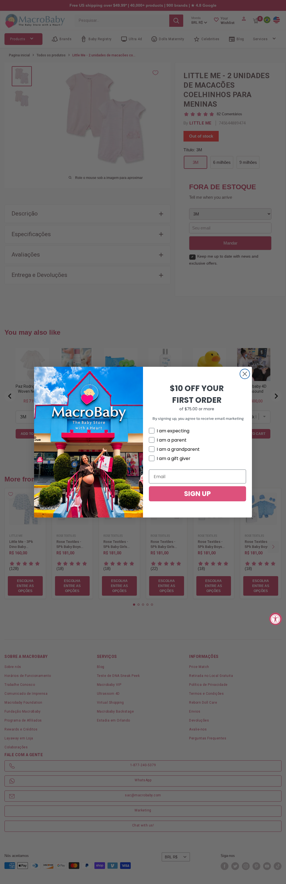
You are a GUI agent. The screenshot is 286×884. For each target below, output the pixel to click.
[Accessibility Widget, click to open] (275, 618)
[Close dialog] (245, 374)
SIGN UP (197, 493)
